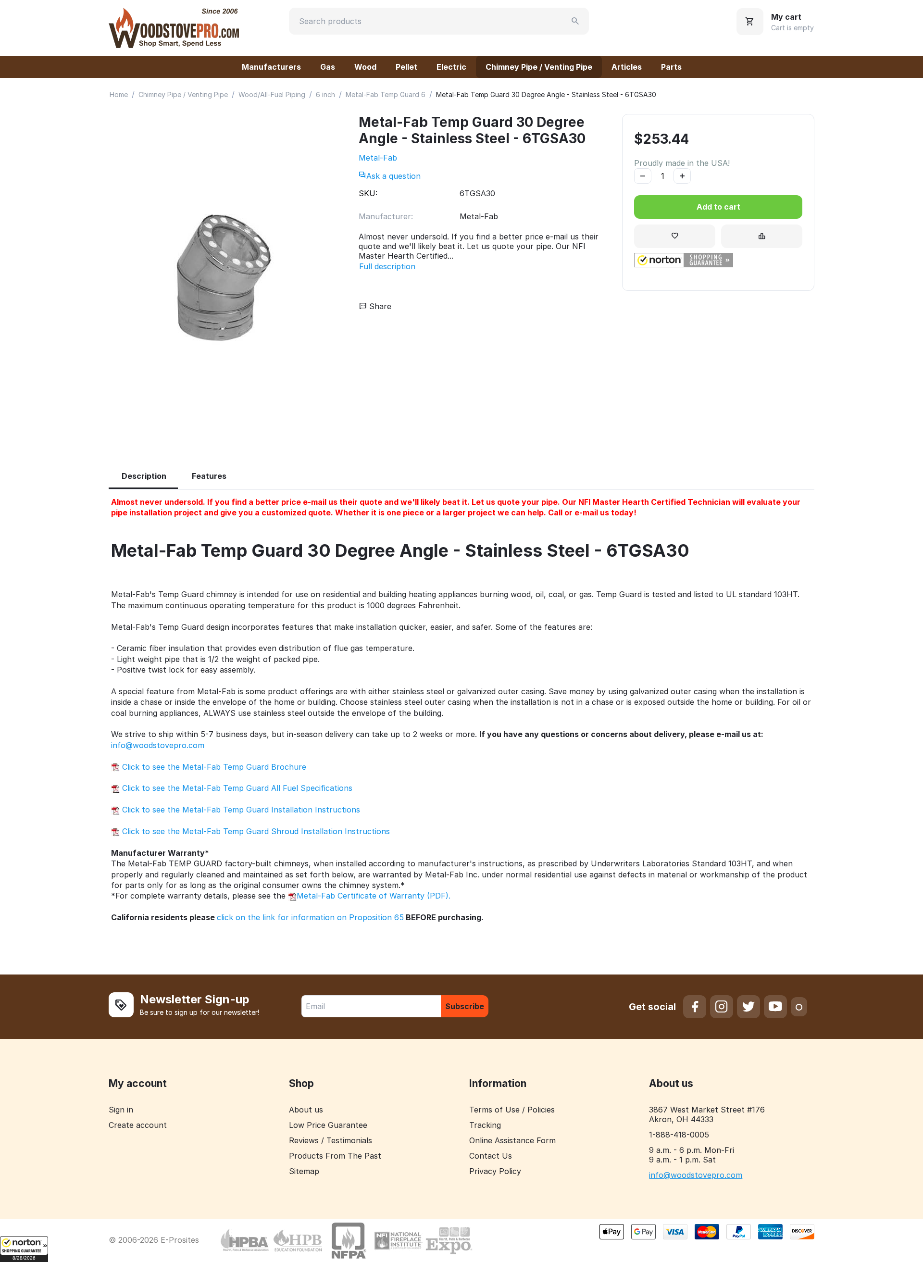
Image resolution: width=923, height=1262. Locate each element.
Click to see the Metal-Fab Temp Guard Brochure (213, 767)
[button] (24, 1249)
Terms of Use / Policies (512, 1109)
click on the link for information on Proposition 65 (310, 917)
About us (306, 1109)
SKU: (368, 193)
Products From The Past (335, 1156)
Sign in (121, 1109)
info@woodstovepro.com (157, 745)
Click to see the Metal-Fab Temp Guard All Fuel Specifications (236, 788)
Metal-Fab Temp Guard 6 (385, 94)
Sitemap (304, 1171)
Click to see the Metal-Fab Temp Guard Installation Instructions (240, 809)
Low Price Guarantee (328, 1125)
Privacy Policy (495, 1171)
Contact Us (490, 1156)
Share (379, 306)
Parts (671, 67)
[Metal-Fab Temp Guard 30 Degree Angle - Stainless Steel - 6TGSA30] (224, 278)
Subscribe (464, 1006)
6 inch (325, 94)
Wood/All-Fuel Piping (271, 94)
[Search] (575, 21)
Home (119, 94)
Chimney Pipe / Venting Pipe (539, 67)
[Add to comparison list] (761, 236)
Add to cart (718, 207)
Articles (626, 67)
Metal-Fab (378, 157)
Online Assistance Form (512, 1140)
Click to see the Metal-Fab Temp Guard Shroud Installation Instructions (255, 831)
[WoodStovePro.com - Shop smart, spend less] (174, 27)
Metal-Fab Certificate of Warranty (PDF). (373, 895)
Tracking (485, 1125)
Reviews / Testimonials (330, 1140)
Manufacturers (271, 67)
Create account (138, 1125)
